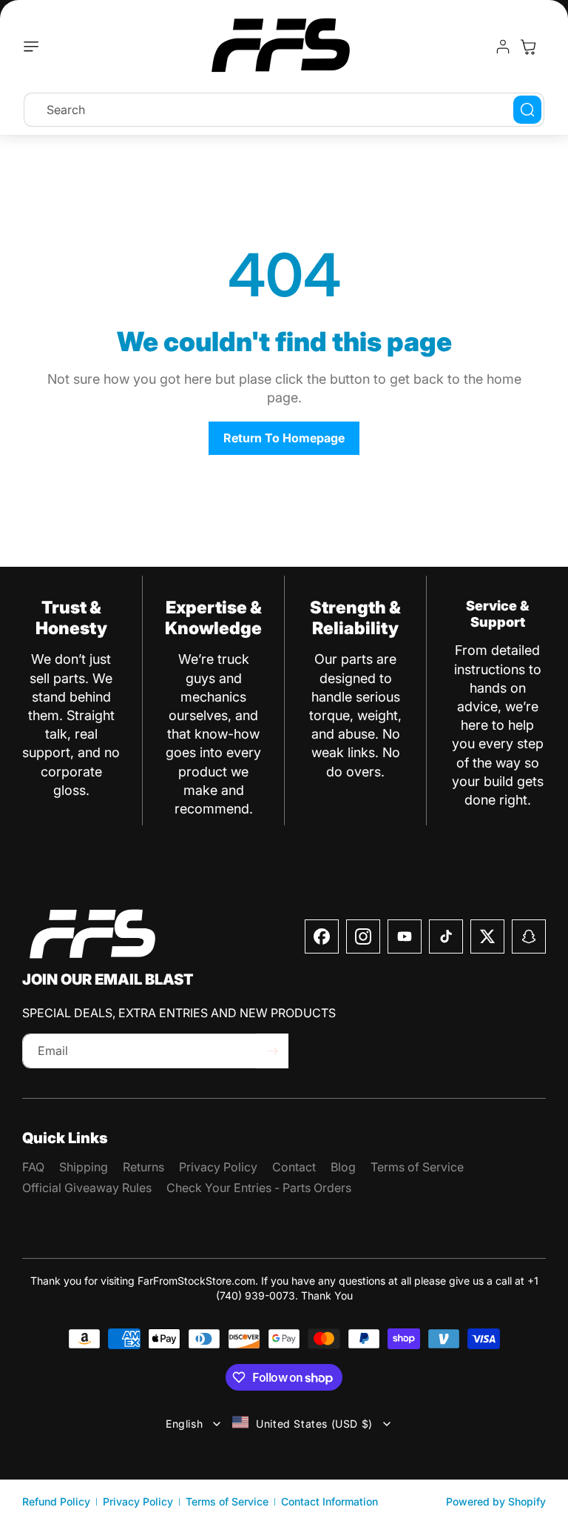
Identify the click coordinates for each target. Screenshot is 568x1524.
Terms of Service (227, 1501)
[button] (35, 47)
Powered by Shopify (496, 1501)
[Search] (527, 110)
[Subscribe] (272, 1051)
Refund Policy (56, 1501)
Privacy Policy (138, 1501)
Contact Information (329, 1501)
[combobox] (284, 109)
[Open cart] (528, 47)
